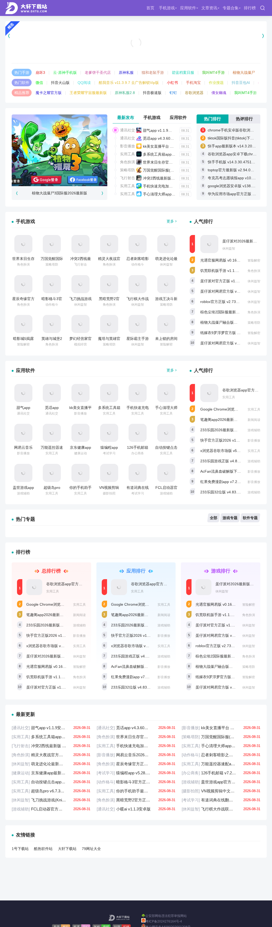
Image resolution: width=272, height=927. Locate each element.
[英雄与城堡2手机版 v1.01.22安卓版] (52, 324)
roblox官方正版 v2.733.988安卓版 (228, 302)
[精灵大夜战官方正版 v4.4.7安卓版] (109, 244)
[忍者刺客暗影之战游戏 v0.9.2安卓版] (138, 244)
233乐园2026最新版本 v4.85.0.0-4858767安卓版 (67, 625)
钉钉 (173, 93)
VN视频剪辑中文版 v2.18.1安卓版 (221, 791)
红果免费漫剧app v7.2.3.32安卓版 (228, 482)
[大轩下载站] (27, 8)
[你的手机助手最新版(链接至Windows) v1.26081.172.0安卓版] (80, 473)
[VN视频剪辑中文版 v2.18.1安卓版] (109, 473)
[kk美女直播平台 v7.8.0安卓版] (80, 393)
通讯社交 (127, 130)
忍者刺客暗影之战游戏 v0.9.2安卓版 (221, 755)
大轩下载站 (67, 849)
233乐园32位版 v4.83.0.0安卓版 (227, 492)
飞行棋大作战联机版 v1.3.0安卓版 (221, 809)
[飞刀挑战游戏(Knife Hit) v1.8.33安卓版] (80, 284)
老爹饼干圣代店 (98, 72)
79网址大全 (91, 849)
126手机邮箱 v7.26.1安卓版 (221, 773)
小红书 (172, 82)
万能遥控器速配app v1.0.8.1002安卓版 (221, 764)
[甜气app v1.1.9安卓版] (23, 393)
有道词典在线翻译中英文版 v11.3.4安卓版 (221, 800)
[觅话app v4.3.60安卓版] (52, 393)
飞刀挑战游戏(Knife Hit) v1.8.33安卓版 (51, 800)
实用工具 (127, 154)
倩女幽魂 (218, 93)
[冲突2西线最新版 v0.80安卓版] (80, 244)
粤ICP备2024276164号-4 (164, 921)
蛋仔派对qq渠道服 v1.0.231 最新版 (136, 50)
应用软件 (188, 8)
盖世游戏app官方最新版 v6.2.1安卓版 (221, 782)
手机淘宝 (193, 82)
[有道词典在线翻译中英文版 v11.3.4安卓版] (138, 473)
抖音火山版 (60, 82)
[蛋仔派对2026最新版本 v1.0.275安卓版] (209, 244)
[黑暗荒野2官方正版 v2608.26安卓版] (109, 284)
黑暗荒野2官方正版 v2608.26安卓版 (136, 800)
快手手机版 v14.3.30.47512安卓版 (236, 162)
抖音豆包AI (241, 82)
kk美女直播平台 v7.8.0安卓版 (167, 146)
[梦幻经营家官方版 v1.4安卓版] (80, 324)
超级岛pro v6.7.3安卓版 (51, 791)
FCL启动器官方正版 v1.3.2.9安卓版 (51, 809)
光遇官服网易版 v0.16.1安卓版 (225, 260)
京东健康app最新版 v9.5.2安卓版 (51, 773)
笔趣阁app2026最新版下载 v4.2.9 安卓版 (234, 419)
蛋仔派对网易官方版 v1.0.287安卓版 (230, 291)
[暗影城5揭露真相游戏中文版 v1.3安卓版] (23, 324)
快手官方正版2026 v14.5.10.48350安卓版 (235, 440)
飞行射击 (127, 178)
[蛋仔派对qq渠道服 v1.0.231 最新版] (136, 36)
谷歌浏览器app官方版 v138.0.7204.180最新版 (84, 584)
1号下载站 (20, 849)
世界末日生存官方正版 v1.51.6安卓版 (174, 162)
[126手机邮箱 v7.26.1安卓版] (138, 433)
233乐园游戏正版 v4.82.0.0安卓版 (228, 461)
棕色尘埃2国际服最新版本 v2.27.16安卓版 (235, 312)
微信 (39, 82)
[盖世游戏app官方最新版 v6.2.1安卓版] (23, 473)
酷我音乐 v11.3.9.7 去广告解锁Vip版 (129, 82)
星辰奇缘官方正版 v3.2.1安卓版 (136, 764)
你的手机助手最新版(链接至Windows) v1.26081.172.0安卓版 (136, 791)
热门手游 (21, 72)
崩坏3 (40, 72)
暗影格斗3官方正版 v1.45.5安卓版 (136, 782)
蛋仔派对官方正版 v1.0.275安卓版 (228, 281)
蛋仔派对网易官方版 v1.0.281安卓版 (230, 343)
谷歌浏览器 (194, 93)
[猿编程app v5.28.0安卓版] (109, 433)
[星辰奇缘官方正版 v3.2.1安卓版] (23, 284)
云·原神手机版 (65, 72)
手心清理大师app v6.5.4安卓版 (168, 194)
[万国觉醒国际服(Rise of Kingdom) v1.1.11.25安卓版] (52, 244)
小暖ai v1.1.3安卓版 (136, 809)
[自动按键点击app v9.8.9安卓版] (166, 433)
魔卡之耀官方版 (49, 93)
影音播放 (127, 146)
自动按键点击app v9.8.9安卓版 (51, 782)
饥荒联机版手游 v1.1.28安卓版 (225, 270)
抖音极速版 (152, 93)
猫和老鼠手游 (153, 72)
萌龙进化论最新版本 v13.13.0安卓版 (51, 764)
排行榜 (250, 8)
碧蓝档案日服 (183, 72)
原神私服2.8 (125, 93)
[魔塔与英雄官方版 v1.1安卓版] (109, 324)
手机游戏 (167, 8)
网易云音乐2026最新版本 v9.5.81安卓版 (136, 755)
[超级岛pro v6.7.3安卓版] (52, 473)
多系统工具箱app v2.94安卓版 (168, 154)
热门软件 (21, 82)
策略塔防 (127, 170)
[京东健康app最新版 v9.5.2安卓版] (80, 433)
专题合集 (231, 8)
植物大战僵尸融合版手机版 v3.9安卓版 (232, 322)
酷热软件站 (43, 849)
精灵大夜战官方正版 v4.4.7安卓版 (51, 755)
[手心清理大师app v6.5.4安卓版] (166, 393)
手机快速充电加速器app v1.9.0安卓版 (174, 186)
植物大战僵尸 (244, 72)
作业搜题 (216, 82)
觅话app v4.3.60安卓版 (162, 138)
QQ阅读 (84, 82)
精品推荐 (21, 93)
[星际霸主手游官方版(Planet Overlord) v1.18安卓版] (138, 324)
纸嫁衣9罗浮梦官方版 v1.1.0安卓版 (229, 333)
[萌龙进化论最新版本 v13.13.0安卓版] (166, 244)
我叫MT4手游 (213, 72)
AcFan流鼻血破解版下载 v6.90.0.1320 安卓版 (149, 666)
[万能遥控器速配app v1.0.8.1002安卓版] (52, 433)
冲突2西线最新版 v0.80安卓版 (168, 178)
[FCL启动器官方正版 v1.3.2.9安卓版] (166, 473)
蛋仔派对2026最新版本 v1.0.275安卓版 (58, 656)
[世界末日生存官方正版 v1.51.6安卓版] (23, 244)
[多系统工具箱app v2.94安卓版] (109, 393)
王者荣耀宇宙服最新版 (88, 93)
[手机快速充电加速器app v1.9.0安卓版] (138, 393)
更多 (170, 221)
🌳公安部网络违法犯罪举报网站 (164, 916)
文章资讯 (209, 8)
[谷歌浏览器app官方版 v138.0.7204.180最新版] (209, 393)
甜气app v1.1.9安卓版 (161, 130)
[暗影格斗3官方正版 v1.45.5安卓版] (52, 284)
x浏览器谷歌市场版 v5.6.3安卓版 (227, 450)
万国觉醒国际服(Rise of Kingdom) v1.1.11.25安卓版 (221, 736)
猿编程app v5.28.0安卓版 (136, 773)
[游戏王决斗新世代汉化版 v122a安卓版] (166, 284)
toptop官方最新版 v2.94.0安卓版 (235, 170)
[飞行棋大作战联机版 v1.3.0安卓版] (138, 284)
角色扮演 (127, 162)
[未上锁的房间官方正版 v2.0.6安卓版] (166, 324)
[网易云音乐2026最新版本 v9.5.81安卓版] (23, 433)
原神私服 (126, 72)
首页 (150, 8)
